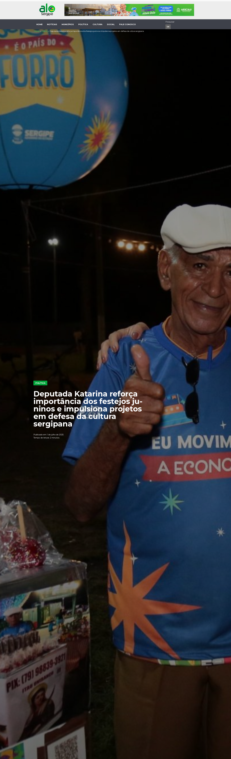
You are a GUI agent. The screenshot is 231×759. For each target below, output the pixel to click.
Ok (168, 27)
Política (45, 31)
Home (36, 31)
